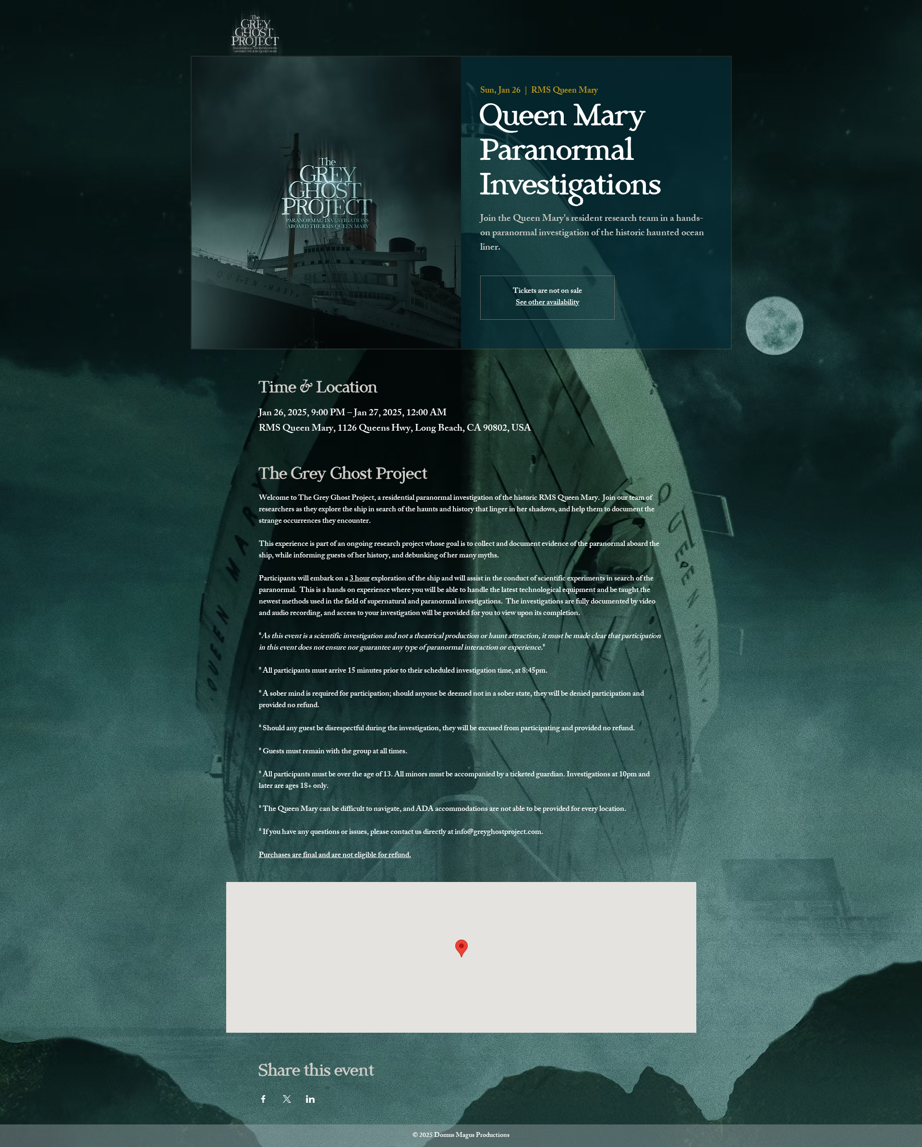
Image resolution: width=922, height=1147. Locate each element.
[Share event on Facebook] (263, 1099)
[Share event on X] (286, 1099)
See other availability (547, 303)
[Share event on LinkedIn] (310, 1099)
